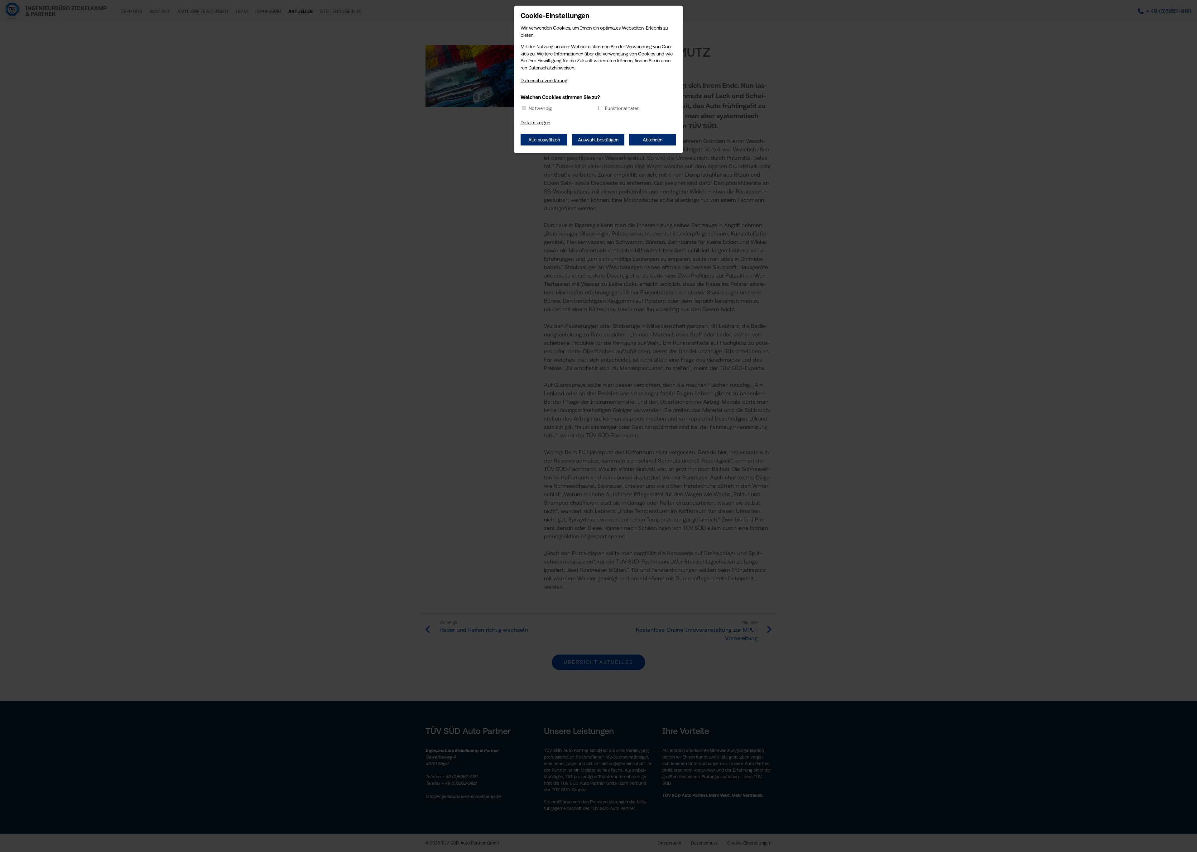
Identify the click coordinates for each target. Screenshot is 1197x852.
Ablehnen (652, 139)
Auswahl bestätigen (598, 139)
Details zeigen (535, 122)
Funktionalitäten (622, 108)
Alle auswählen (544, 139)
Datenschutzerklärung (544, 80)
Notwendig (540, 108)
